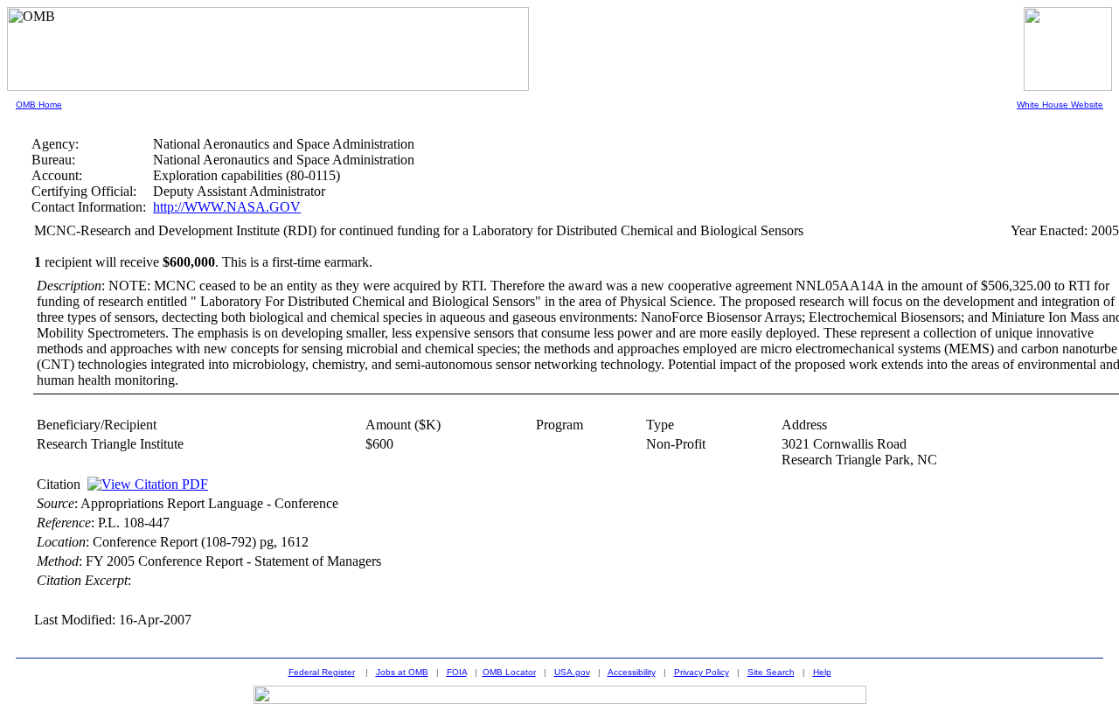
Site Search (771, 672)
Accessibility (632, 672)
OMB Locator (509, 672)
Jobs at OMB (402, 672)
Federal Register (321, 672)
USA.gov (572, 672)
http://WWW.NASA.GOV (227, 206)
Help (822, 672)
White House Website (1060, 104)
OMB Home (39, 104)
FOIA (457, 672)
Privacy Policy (701, 672)
